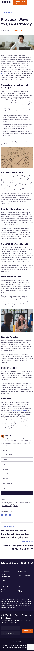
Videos (20, 591)
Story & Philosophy (24, 575)
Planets (5, 478)
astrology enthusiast (19, 410)
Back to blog (8, 12)
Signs (4, 488)
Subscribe (27, 630)
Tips (22, 30)
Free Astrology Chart (20, 2)
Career (5, 459)
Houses (5, 464)
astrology (4, 73)
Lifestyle (5, 474)
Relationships (7, 483)
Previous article (9, 526)
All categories (7, 454)
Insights (15, 30)
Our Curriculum (5, 571)
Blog (19, 586)
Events (3, 580)
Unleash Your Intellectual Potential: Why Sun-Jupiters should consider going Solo (15, 534)
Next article (26, 541)
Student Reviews (23, 571)
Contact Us (4, 586)
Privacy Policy (17, 641)
